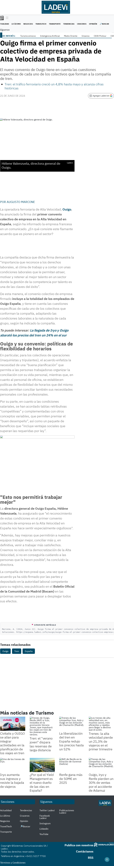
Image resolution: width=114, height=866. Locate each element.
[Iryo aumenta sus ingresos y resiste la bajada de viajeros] (12, 765)
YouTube (43, 834)
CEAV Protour (100, 36)
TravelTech (40, 24)
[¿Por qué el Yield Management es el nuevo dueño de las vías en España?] (42, 765)
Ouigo (5, 651)
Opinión (93, 24)
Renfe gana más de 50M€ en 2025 (71, 778)
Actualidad (6, 810)
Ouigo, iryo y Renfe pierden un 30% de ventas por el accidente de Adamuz (101, 782)
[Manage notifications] (107, 859)
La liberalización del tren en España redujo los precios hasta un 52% (71, 741)
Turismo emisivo (28, 36)
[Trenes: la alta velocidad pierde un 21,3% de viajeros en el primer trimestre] (101, 724)
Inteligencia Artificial (50, 36)
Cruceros (81, 24)
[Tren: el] (42, 726)
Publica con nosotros (79, 845)
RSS (90, 858)
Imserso (86, 36)
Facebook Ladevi (44, 817)
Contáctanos (84, 851)
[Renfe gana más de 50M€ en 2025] (71, 765)
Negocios (28, 24)
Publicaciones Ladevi (66, 811)
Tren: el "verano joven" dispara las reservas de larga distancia (41, 744)
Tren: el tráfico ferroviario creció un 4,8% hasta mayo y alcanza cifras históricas (54, 86)
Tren (16, 651)
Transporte (55, 24)
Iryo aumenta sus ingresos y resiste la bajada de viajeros (12, 780)
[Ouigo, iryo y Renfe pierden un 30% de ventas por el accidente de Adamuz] (101, 765)
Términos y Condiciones (13, 862)
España (29, 651)
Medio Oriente (70, 36)
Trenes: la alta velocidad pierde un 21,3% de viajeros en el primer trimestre (101, 741)
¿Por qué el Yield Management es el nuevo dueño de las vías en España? (42, 782)
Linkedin (43, 828)
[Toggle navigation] (6, 18)
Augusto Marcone (21, 202)
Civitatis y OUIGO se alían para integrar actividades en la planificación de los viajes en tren (12, 743)
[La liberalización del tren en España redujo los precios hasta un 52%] (71, 724)
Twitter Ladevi (47, 810)
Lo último (16, 24)
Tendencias (68, 24)
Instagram (45, 823)
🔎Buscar (104, 24)
